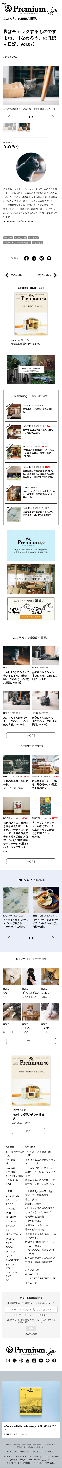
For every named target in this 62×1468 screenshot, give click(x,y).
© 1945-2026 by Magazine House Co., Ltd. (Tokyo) (30, 1452)
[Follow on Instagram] (8, 1360)
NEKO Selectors (31, 959)
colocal (37, 1460)
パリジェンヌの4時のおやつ (40, 1207)
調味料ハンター (33, 1203)
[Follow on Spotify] (41, 1360)
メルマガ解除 (31, 1334)
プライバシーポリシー (34, 1320)
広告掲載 (10, 1171)
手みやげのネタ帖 (34, 1229)
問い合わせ (10, 1161)
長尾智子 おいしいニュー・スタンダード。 (40, 1235)
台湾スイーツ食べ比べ (36, 1225)
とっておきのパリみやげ (38, 1212)
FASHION (11, 1200)
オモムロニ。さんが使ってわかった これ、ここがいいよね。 (40, 1183)
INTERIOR (12, 1212)
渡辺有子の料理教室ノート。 (40, 1241)
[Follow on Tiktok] (34, 1360)
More (31, 735)
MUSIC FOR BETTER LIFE (40, 1278)
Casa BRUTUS (25, 1456)
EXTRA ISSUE (10, 1266)
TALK (9, 1256)
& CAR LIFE (32, 1274)
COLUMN (21, 237)
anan (5, 1456)
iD (7, 1230)
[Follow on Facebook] (54, 1360)
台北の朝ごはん (33, 1220)
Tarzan (29, 1460)
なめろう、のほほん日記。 (21, 18)
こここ (44, 1460)
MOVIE (10, 1243)
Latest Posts (31, 746)
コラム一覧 (31, 1282)
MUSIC (10, 1238)
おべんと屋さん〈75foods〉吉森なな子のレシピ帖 (40, 1250)
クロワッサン (37, 1456)
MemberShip (15, 1176)
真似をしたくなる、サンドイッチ (40, 1173)
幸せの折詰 (31, 1199)
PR (8, 1280)
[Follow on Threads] (21, 1360)
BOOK (9, 1247)
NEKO (9, 237)
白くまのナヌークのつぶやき (40, 1257)
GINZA (48, 1456)
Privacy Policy (37, 1463)
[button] (10, 117)
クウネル (13, 1460)
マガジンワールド (14, 1463)
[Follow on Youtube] (27, 1360)
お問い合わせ (50, 1463)
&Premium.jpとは (15, 1153)
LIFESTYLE (12, 1195)
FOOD (9, 1204)
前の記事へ (17, 275)
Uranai (11, 1251)
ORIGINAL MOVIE (12, 1274)
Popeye (22, 1460)
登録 (31, 1328)
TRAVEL (10, 1208)
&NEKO (34, 237)
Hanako (55, 1456)
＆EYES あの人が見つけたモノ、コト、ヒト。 (40, 1161)
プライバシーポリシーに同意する (32, 1315)
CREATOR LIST (12, 1182)
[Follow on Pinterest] (47, 1360)
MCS (50, 1460)
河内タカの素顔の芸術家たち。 (39, 1263)
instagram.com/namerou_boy (21, 221)
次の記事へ (44, 275)
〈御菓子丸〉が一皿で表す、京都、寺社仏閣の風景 (40, 1193)
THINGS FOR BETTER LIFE (38, 1153)
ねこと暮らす (32, 1269)
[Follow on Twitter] (14, 1360)
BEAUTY (11, 1217)
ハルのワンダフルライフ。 (39, 1167)
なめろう (11, 145)
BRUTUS (13, 1456)
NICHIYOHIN (13, 1234)
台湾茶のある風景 (34, 1216)
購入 (28, 1131)
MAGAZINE (13, 1260)
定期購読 (10, 1167)
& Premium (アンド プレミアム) (31, 10)
